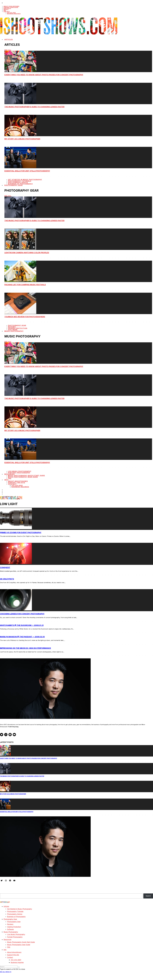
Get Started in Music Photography (25, 179)
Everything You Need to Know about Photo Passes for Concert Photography (43, 75)
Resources (9, 474)
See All (7, 50)
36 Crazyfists (7, 579)
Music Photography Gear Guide (23, 477)
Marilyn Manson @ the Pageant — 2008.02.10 (22, 637)
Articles (8, 39)
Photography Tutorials (19, 181)
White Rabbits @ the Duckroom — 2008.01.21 (22, 625)
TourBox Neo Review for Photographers (24, 317)
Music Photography (14, 331)
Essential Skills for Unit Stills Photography (27, 171)
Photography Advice (18, 182)
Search (2, 892)
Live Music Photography (19, 471)
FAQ (9, 478)
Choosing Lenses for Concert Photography (22, 614)
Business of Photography (16, 917)
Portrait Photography (19, 473)
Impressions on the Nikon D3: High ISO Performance (25, 648)
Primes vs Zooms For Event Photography (20, 532)
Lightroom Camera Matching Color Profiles (26, 253)
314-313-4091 (11, 12)
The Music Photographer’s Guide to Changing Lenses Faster (34, 107)
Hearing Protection (17, 328)
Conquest (5, 567)
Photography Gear (13, 185)
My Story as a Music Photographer (22, 139)
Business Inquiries (14, 13)
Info (6, 480)
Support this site (16, 482)
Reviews (12, 327)
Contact (7, 11)
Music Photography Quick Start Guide (26, 475)
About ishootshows (18, 481)
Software (10, 929)
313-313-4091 (17, 485)
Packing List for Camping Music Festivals (25, 285)
